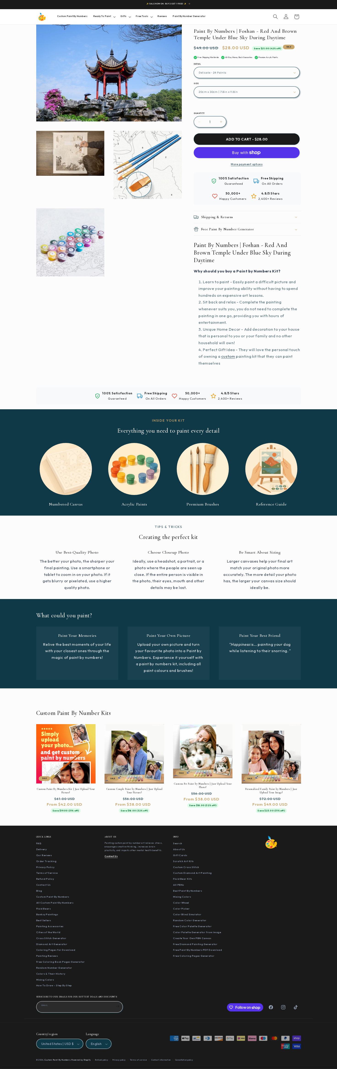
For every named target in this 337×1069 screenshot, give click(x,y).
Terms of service (138, 1060)
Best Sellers (43, 920)
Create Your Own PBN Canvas (192, 938)
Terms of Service (47, 872)
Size (196, 83)
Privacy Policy (45, 866)
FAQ (38, 843)
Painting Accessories (50, 926)
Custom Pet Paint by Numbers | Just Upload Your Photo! (203, 785)
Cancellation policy (184, 1060)
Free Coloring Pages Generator (193, 955)
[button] (103, 17)
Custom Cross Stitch (186, 866)
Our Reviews (44, 855)
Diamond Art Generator (51, 943)
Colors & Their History (50, 973)
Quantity (199, 113)
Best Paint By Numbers (187, 890)
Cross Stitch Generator (51, 938)
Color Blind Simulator (187, 914)
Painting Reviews (47, 955)
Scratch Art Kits (183, 861)
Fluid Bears (43, 908)
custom (228, 356)
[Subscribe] (118, 1006)
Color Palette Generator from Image (197, 932)
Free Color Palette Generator (192, 926)
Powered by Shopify (81, 1060)
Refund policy (101, 1060)
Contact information (161, 1060)
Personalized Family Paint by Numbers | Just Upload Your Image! (271, 791)
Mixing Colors (45, 979)
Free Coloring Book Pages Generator (60, 961)
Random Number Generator (54, 967)
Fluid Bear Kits (182, 878)
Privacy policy (119, 1060)
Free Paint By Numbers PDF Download (197, 949)
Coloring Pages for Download (55, 949)
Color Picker (181, 908)
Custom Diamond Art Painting (192, 872)
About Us (179, 849)
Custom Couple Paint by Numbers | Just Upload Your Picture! (134, 791)
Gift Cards (180, 855)
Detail (197, 64)
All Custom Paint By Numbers (55, 902)
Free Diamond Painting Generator (195, 943)
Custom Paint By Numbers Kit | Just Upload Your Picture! (66, 790)
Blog (39, 890)
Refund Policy (45, 878)
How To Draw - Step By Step (54, 985)
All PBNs (178, 884)
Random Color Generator (190, 920)
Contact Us (43, 884)
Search (177, 843)
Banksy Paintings (47, 914)
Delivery (41, 849)
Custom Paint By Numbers (52, 896)
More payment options (247, 164)
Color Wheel (181, 902)
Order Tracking (46, 861)
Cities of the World (48, 932)
